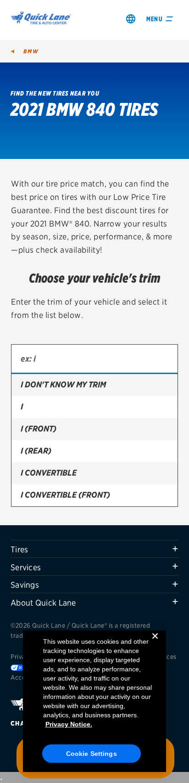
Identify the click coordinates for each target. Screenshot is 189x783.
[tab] (94, 549)
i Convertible (49, 472)
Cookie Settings (91, 753)
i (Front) (38, 428)
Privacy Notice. (68, 724)
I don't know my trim (63, 384)
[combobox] (94, 359)
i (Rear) (36, 450)
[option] (94, 385)
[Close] (155, 643)
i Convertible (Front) (65, 494)
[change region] (131, 18)
